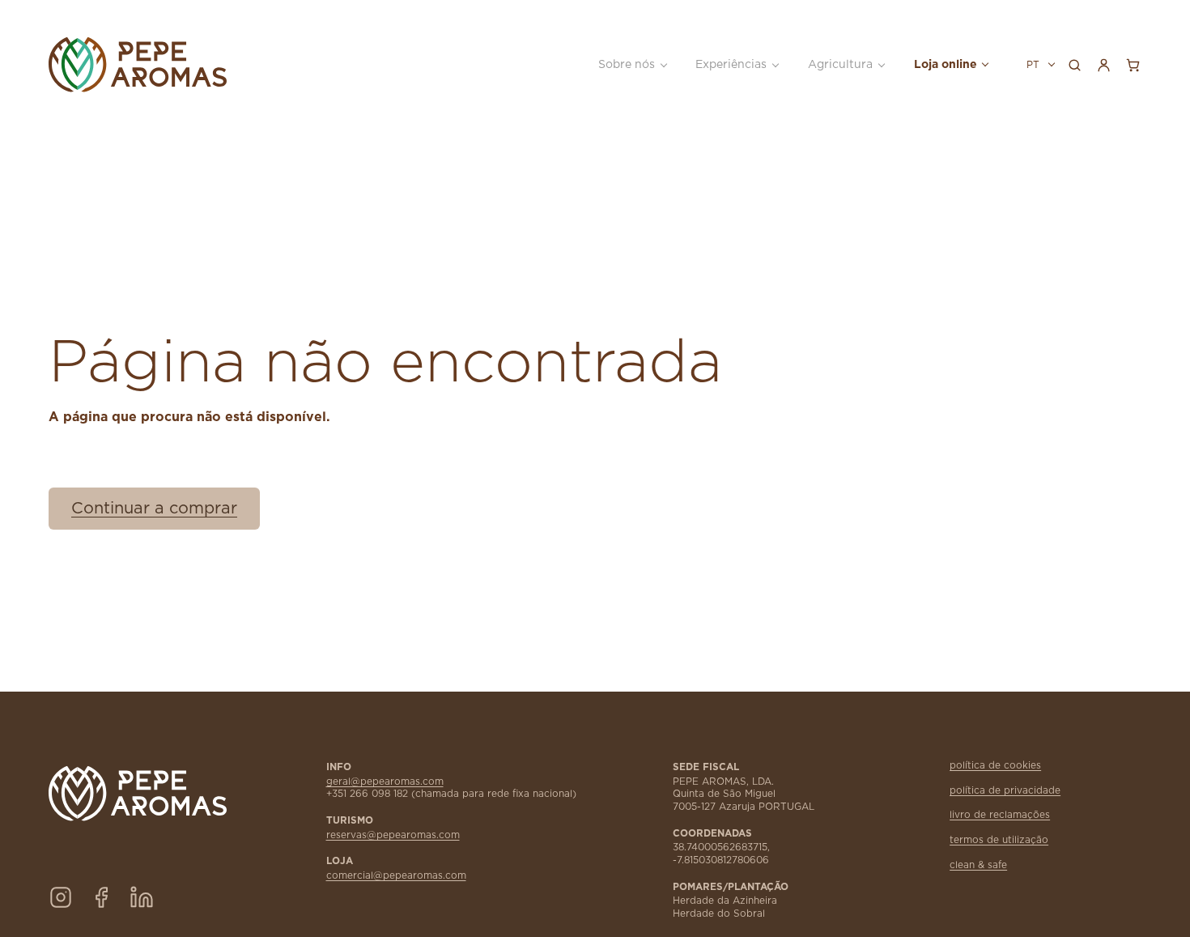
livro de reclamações (1000, 815)
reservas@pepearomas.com (393, 835)
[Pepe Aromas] (144, 65)
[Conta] (1103, 65)
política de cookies (995, 765)
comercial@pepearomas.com (396, 875)
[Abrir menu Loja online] (984, 65)
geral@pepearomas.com (385, 781)
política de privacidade (1005, 790)
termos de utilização (999, 840)
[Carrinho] (1132, 65)
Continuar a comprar (154, 508)
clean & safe (978, 865)
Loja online (945, 64)
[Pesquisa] (1074, 65)
